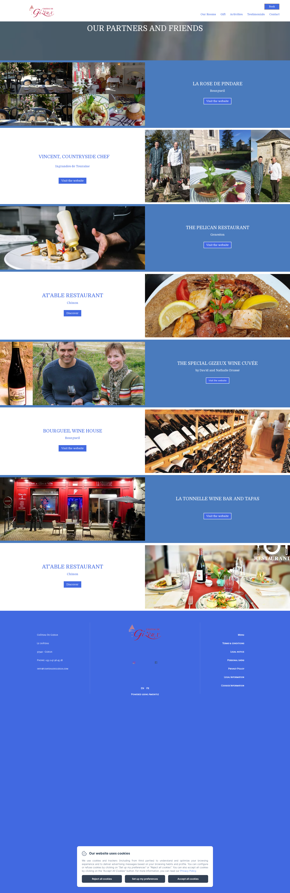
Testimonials (256, 14)
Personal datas (235, 660)
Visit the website (217, 101)
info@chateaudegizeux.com (52, 668)
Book (272, 6)
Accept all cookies (188, 878)
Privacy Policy (236, 668)
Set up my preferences (145, 878)
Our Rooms (208, 14)
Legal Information (234, 677)
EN (142, 688)
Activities (236, 14)
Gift (223, 14)
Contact (274, 14)
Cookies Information (232, 685)
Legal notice (237, 651)
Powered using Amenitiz (145, 694)
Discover (72, 313)
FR (147, 688)
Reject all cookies (102, 878)
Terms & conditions (233, 643)
